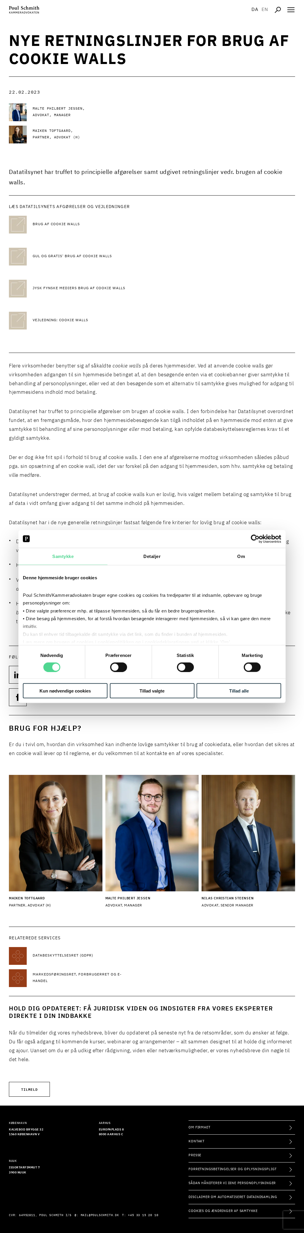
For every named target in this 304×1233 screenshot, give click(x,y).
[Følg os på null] (18, 675)
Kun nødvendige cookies (65, 690)
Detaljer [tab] (152, 556)
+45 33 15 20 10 (143, 1215)
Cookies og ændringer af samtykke (223, 1211)
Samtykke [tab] (63, 556)
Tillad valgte (152, 690)
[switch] (118, 667)
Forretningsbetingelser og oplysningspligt (233, 1169)
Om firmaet (199, 1127)
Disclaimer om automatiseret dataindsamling (233, 1197)
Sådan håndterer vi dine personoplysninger (232, 1183)
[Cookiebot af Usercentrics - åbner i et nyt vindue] (255, 538)
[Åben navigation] (291, 10)
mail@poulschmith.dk (100, 1215)
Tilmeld (29, 1089)
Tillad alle (239, 690)
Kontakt (197, 1141)
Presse (195, 1155)
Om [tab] (241, 556)
